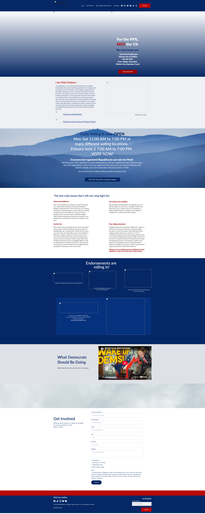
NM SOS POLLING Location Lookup (102, 179)
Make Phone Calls (97, 465)
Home (83, 5)
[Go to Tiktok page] (134, 5)
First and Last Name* (96, 412)
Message (93, 449)
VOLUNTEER (127, 72)
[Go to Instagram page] (125, 5)
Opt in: (93, 470)
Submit (96, 482)
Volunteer (116, 5)
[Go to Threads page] (136, 5)
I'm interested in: (95, 460)
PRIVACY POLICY (57, 507)
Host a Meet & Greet (98, 467)
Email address (136, 501)
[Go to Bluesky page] (128, 5)
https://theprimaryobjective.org (78, 320)
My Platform (90, 5)
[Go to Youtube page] (131, 5)
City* (92, 434)
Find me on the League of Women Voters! (79, 122)
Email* (92, 427)
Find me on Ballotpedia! (72, 114)
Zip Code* (93, 441)
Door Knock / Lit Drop (98, 462)
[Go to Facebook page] (122, 5)
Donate (144, 5)
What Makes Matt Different (103, 5)
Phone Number (95, 419)
